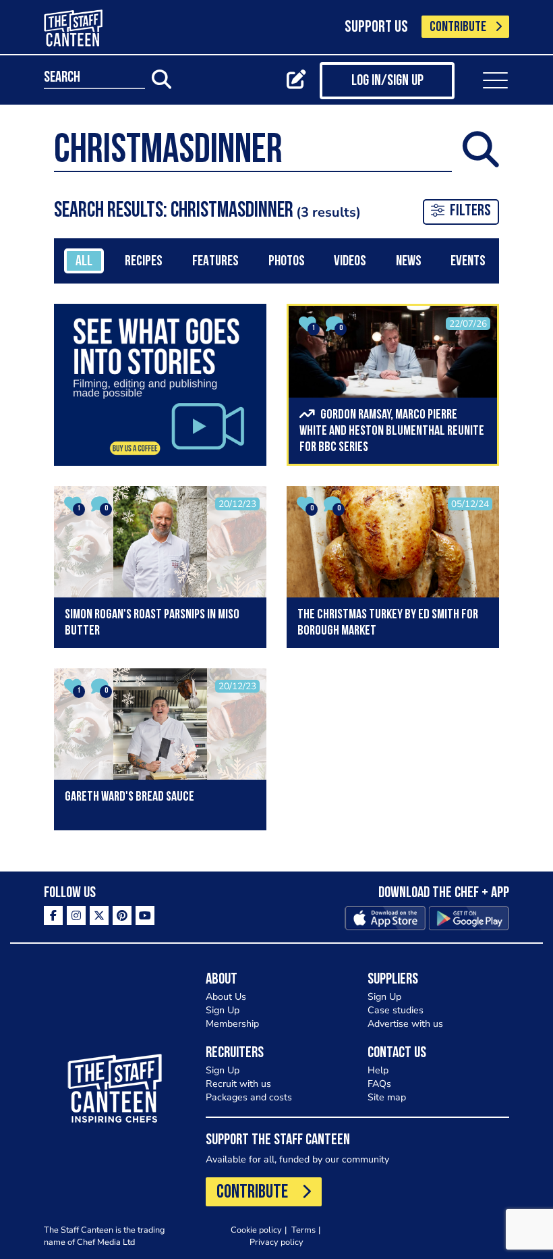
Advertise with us (405, 1023)
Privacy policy (276, 1242)
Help (378, 1070)
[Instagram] (76, 915)
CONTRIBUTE (458, 27)
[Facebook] (53, 915)
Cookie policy (256, 1229)
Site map (387, 1097)
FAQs (379, 1083)
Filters (470, 211)
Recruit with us (238, 1083)
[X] (99, 915)
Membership (232, 1023)
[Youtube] (145, 915)
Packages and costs (249, 1097)
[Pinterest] (122, 915)
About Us (226, 996)
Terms (303, 1229)
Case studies (396, 1010)
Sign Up (222, 1010)
